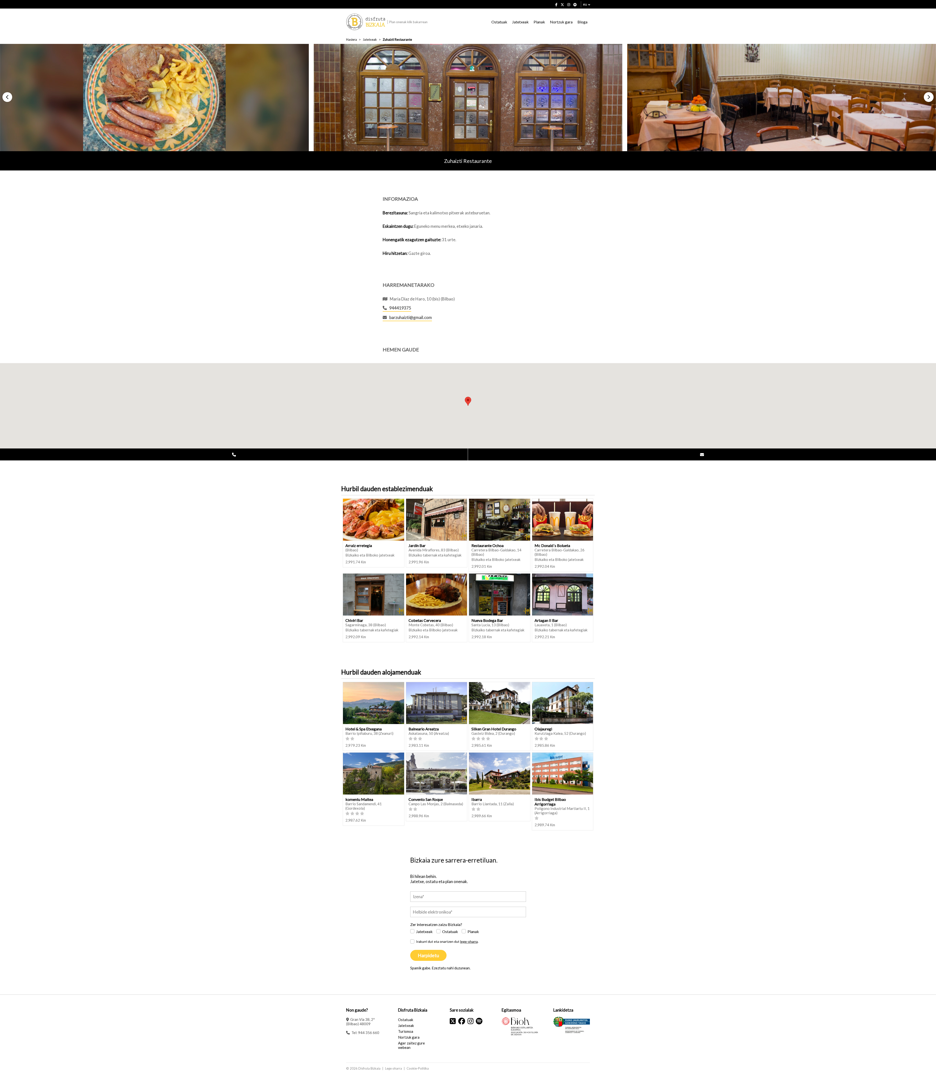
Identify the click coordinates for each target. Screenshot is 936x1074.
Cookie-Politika (418, 1068)
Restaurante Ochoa (487, 545)
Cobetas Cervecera (425, 620)
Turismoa (405, 1031)
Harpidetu (428, 955)
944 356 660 (368, 1032)
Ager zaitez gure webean (411, 1045)
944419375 (400, 307)
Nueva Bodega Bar (487, 620)
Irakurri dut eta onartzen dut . (447, 941)
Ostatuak (499, 22)
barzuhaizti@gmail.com (410, 317)
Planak (539, 22)
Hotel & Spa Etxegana (363, 728)
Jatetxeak (520, 22)
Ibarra (476, 799)
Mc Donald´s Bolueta (552, 545)
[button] (7, 97)
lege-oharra (469, 941)
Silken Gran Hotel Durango (493, 728)
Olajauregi (543, 728)
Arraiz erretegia (358, 545)
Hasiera (351, 39)
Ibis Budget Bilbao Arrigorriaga (550, 801)
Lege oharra (393, 1068)
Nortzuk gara (561, 22)
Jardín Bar (417, 545)
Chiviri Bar (354, 620)
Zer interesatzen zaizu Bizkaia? (436, 924)
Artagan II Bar (546, 620)
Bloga (582, 22)
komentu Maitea (359, 799)
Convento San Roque (426, 799)
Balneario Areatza (424, 728)
